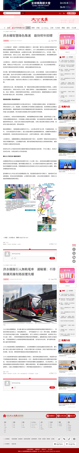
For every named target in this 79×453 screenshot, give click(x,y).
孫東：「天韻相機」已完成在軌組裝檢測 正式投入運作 (67, 70)
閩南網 (48, 439)
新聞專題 (60, 424)
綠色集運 (14, 244)
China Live (33, 425)
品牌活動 (63, 416)
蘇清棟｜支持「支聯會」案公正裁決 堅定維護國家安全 (67, 101)
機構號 (51, 427)
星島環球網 (34, 439)
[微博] (74, 261)
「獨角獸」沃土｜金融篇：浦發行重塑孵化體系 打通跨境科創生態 (67, 83)
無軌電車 (9, 373)
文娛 (41, 422)
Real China (33, 427)
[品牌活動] (58, 416)
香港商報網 (14, 439)
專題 (60, 422)
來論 (23, 425)
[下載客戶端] (68, 13)
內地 (5, 425)
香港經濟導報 (27, 439)
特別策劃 (60, 425)
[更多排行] (60, 57)
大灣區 (5, 427)
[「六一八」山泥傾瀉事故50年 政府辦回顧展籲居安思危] (67, 115)
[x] (74, 253)
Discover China (34, 424)
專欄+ (69, 424)
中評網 (39, 439)
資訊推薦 (69, 425)
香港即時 (6, 279)
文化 (41, 424)
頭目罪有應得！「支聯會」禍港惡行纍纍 (67, 92)
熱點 (14, 424)
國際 (5, 430)
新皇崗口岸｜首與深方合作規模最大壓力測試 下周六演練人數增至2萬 (68, 66)
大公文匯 (39, 20)
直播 (14, 425)
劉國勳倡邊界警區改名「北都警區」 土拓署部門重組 (67, 138)
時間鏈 (71, 57)
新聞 (11, 31)
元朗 (18, 373)
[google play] (70, 444)
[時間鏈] (67, 57)
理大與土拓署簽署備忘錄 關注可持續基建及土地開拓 (67, 171)
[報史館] (69, 416)
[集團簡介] (48, 416)
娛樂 (41, 427)
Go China (33, 422)
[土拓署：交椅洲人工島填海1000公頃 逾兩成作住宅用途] (67, 148)
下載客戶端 (72, 13)
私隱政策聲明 (30, 449)
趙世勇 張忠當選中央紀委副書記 (67, 87)
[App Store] (58, 444)
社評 (23, 424)
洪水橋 (9, 244)
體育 (41, 425)
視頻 (14, 422)
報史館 (73, 416)
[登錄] (60, 13)
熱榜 (63, 57)
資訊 (69, 422)
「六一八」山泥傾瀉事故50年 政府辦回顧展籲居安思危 (67, 121)
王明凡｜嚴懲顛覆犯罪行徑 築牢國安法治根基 (68, 79)
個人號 (51, 425)
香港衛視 (20, 439)
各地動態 (69, 427)
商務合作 (44, 449)
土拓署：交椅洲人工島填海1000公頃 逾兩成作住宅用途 (67, 154)
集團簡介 (52, 416)
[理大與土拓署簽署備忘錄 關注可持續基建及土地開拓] (67, 165)
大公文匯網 (5, 31)
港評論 (23, 427)
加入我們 (50, 449)
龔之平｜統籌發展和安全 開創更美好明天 (67, 74)
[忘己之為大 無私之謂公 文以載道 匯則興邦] (68, 21)
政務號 (51, 424)
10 (59, 100)
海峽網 (44, 439)
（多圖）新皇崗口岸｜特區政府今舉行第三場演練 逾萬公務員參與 (67, 61)
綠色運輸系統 (24, 373)
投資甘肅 (14, 444)
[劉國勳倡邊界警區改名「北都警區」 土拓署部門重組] (67, 131)
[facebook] (54, 373)
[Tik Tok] (69, 439)
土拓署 (19, 244)
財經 (5, 432)
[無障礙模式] (64, 13)
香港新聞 (6, 40)
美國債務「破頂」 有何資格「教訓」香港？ (67, 96)
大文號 (51, 422)
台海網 (52, 439)
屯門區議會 (31, 373)
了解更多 (67, 52)
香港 (15, 31)
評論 (52, 258)
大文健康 (69, 430)
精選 (14, 427)
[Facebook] (74, 249)
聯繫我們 (37, 449)
